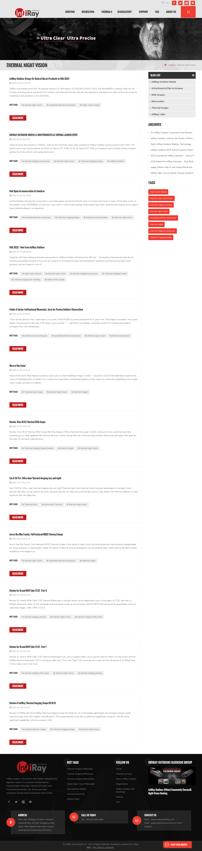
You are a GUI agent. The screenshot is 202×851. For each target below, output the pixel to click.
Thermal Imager (160, 108)
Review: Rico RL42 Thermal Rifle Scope (27, 422)
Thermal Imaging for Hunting (27, 279)
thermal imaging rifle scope (89, 617)
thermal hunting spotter (96, 217)
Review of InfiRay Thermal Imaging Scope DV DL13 (32, 703)
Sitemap (119, 797)
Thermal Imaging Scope (92, 161)
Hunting (70, 12)
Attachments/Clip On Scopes (167, 88)
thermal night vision (33, 105)
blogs (172, 65)
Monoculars (158, 101)
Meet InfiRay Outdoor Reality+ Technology (171, 144)
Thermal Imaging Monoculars (80, 774)
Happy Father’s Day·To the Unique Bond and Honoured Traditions (173, 167)
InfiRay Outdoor (117, 161)
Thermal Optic (30, 504)
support (143, 12)
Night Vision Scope (90, 105)
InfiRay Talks (158, 114)
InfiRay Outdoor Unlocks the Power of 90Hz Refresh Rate (173, 138)
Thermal (105, 12)
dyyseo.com (127, 844)
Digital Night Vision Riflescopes (80, 784)
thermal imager (81, 392)
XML (118, 802)
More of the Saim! (17, 366)
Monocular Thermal (53, 504)
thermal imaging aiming (35, 617)
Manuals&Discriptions (76, 789)
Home (119, 769)
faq (157, 12)
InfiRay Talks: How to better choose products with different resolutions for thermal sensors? (173, 173)
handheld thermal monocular (62, 105)
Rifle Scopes (158, 95)
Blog (136, 844)
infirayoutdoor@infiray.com (163, 819)
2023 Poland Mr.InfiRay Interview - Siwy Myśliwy (173, 161)
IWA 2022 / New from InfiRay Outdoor (27, 247)
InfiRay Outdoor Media (164, 81)
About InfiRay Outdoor (126, 779)
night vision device (32, 274)
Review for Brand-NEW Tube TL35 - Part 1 (27, 647)
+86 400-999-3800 (94, 819)
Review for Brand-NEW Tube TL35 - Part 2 (28, 590)
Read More (17, 118)
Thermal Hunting (123, 774)
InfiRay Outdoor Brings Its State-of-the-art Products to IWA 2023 (39, 78)
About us (171, 12)
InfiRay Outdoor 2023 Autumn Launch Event (172, 150)
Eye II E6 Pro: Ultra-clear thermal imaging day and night (35, 478)
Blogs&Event (125, 12)
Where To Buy (73, 799)
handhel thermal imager (35, 729)
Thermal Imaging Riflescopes (80, 769)
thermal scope (66, 448)
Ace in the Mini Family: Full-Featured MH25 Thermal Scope (36, 534)
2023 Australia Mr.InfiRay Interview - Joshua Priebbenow (173, 155)
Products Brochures (76, 794)
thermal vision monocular (35, 336)
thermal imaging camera (161, 205)
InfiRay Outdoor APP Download (125, 790)
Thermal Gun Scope (33, 392)
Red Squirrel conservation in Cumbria (27, 191)
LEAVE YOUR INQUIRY (179, 844)
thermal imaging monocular (36, 161)
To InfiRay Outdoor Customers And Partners (171, 132)
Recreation (88, 12)
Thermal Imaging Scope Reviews (38, 448)
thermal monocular (120, 336)
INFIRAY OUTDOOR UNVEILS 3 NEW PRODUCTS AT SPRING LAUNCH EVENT (43, 135)
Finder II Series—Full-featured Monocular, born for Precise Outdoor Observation (46, 309)
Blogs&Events (122, 784)
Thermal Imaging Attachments (80, 779)
